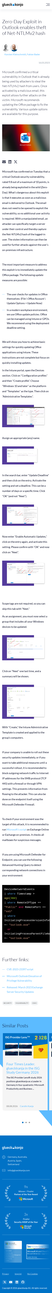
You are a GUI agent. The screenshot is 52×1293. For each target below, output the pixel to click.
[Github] (22, 1282)
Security (7, 1003)
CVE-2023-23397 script (20, 969)
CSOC (34, 1003)
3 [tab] (29, 1122)
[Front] (12, 1147)
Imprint (18, 1274)
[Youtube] (10, 1282)
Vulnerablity (21, 1003)
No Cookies (32, 1274)
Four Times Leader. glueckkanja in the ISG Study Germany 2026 (23, 1068)
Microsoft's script (16, 829)
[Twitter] (4, 1282)
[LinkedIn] (16, 1282)
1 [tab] (22, 1122)
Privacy (5, 1274)
